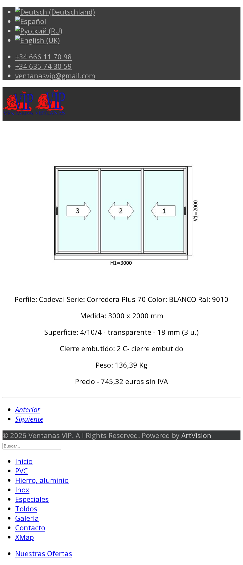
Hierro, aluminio (42, 480)
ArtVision (196, 435)
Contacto (30, 527)
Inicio (24, 461)
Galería (27, 518)
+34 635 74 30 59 (43, 66)
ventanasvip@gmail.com (55, 75)
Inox (22, 489)
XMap (24, 537)
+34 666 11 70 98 (43, 56)
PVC (21, 470)
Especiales (32, 499)
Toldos (26, 508)
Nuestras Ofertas (43, 553)
